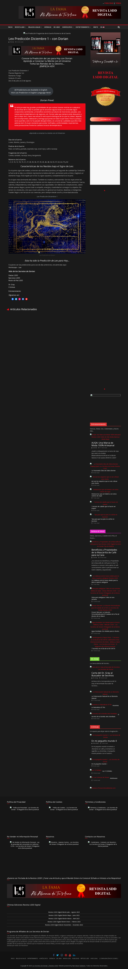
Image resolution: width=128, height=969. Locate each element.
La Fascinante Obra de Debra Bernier (104, 470)
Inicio (10, 27)
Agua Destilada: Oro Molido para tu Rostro (105, 631)
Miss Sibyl (96, 743)
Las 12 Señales (107, 771)
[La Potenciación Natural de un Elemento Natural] (105, 692)
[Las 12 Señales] (95, 770)
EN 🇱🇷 (102, 27)
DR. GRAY (59, 958)
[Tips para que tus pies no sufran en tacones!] (105, 515)
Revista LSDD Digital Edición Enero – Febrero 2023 (64, 922)
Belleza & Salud (34, 27)
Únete (95, 27)
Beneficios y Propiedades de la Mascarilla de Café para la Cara (104, 552)
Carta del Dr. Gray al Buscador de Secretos (103, 674)
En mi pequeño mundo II (104, 740)
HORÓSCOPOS (43, 958)
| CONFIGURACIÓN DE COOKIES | (108, 958)
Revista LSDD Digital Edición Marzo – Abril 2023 (64, 918)
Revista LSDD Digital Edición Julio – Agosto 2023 (64, 912)
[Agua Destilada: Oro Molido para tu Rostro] (105, 622)
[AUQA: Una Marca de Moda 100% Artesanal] (105, 435)
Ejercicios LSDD (14, 278)
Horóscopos (67, 27)
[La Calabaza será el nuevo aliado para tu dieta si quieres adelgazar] (105, 576)
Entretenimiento (82, 27)
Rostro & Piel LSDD (15, 280)
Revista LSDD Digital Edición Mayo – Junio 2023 (64, 915)
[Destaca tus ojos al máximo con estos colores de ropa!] (105, 489)
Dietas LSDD (13, 275)
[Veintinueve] (99, 777)
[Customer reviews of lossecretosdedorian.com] (103, 788)
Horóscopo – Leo (14, 267)
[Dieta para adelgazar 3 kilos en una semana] (105, 588)
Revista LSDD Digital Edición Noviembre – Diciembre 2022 (64, 925)
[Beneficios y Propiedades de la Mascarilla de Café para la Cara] (105, 542)
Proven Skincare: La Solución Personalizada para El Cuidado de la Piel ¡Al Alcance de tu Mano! (105, 614)
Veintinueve (113, 778)
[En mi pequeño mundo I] (105, 759)
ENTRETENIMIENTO (33, 958)
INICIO (13, 958)
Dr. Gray (57, 27)
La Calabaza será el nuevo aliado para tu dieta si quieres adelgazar (105, 581)
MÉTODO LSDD (85, 958)
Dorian (12, 42)
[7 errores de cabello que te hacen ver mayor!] (105, 502)
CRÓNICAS (52, 958)
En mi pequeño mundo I (99, 764)
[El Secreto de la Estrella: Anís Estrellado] (103, 714)
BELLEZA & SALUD (21, 958)
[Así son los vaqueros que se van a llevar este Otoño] (105, 477)
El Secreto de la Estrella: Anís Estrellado (105, 715)
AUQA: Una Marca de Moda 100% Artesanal (103, 444)
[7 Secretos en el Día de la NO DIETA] (105, 637)
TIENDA (118, 3)
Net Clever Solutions (79, 966)
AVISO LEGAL (94, 958)
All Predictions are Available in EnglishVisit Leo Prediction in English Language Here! (31, 91)
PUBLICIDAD (75, 958)
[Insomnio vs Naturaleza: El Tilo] (101, 704)
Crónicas (47, 27)
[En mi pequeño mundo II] (105, 735)
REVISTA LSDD (67, 958)
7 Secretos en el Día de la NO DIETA (103, 648)
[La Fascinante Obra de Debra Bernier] (105, 464)
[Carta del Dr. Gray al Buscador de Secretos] (105, 667)
